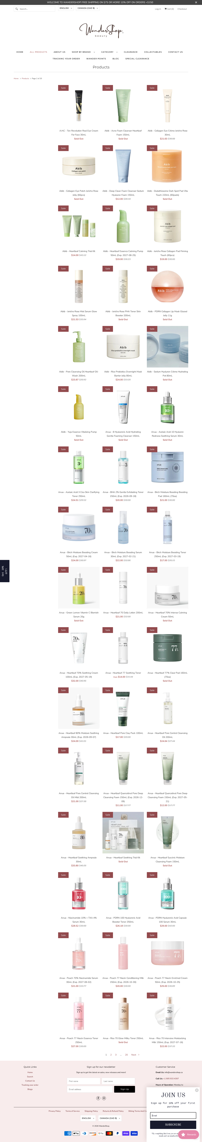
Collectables (153, 52)
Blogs (30, 1089)
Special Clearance (137, 58)
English (64, 8)
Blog (116, 58)
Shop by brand (82, 52)
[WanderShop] (101, 31)
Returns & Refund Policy (113, 1111)
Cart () (170, 9)
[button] (4, 571)
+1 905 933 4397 (171, 1078)
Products (101, 67)
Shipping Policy (91, 1111)
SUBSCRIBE (173, 1124)
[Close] (197, 1090)
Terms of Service (73, 1111)
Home (19, 52)
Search (30, 1076)
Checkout (182, 9)
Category (108, 52)
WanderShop (104, 1126)
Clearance (131, 52)
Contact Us (175, 52)
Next (134, 1054)
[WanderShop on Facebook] (98, 1098)
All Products (38, 52)
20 (126, 1054)
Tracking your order (66, 58)
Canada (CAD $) (86, 8)
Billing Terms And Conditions (141, 1111)
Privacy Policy (55, 1111)
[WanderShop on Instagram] (104, 1098)
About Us (59, 52)
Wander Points (96, 58)
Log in (158, 9)
